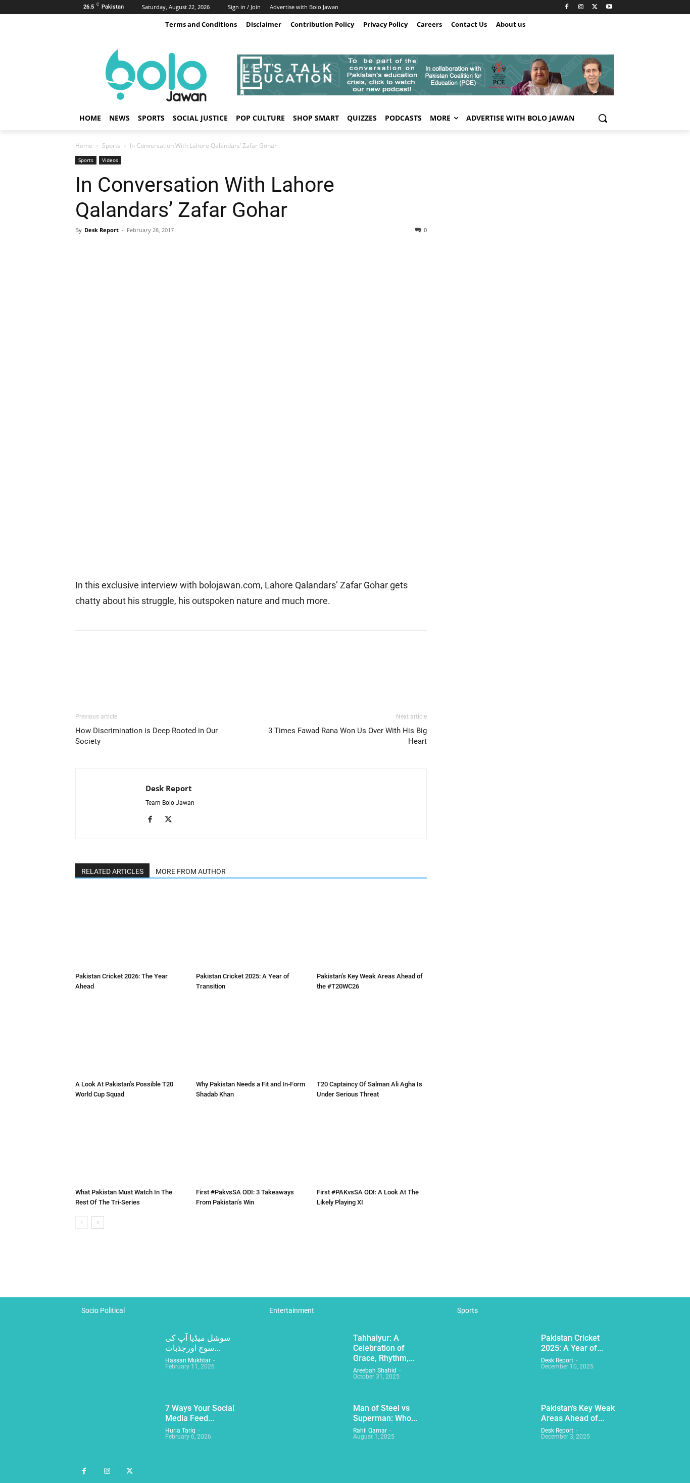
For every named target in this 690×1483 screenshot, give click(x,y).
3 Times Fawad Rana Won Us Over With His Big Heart (347, 736)
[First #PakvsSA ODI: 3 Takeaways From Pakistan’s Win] (251, 1146)
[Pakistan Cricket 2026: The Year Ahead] (130, 930)
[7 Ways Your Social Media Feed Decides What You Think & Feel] (116, 1431)
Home (83, 145)
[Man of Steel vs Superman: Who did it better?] (304, 1431)
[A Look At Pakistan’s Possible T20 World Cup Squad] (130, 1038)
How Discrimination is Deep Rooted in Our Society (146, 736)
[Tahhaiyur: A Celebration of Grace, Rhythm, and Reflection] (304, 1361)
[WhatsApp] (155, 253)
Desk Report (101, 230)
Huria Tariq (180, 1430)
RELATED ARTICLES (112, 871)
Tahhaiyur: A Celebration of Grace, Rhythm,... (384, 1348)
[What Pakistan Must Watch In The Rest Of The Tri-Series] (130, 1146)
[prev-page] (81, 1222)
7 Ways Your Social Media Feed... (199, 1413)
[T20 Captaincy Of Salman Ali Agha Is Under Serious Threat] (372, 1038)
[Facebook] (567, 7)
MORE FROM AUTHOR (191, 871)
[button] (602, 118)
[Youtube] (609, 7)
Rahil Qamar (370, 1430)
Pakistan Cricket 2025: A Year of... (572, 1343)
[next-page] (97, 1222)
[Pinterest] (132, 253)
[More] (178, 253)
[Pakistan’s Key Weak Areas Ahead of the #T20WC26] (372, 930)
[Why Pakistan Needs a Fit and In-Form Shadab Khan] (251, 1038)
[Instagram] (581, 7)
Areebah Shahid (375, 1370)
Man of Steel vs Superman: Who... (385, 1413)
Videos (110, 159)
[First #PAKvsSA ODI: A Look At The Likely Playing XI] (372, 1146)
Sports (111, 145)
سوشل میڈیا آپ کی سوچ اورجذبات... (197, 1343)
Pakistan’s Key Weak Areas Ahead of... (578, 1413)
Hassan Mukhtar (188, 1360)
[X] (595, 7)
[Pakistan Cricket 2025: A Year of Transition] (251, 930)
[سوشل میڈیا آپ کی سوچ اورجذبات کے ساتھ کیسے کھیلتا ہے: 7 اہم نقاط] (116, 1361)
